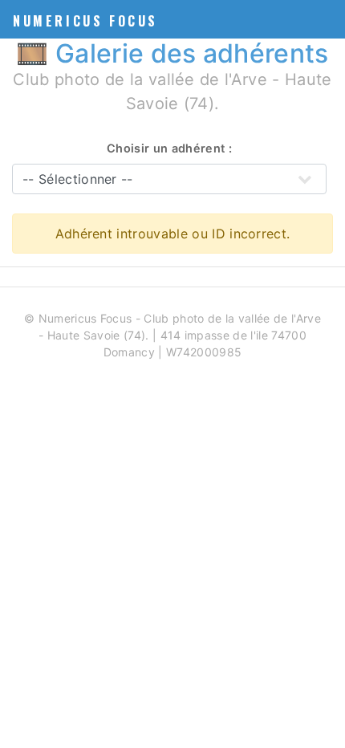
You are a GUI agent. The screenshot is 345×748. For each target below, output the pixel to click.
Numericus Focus (85, 20)
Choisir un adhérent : (169, 148)
